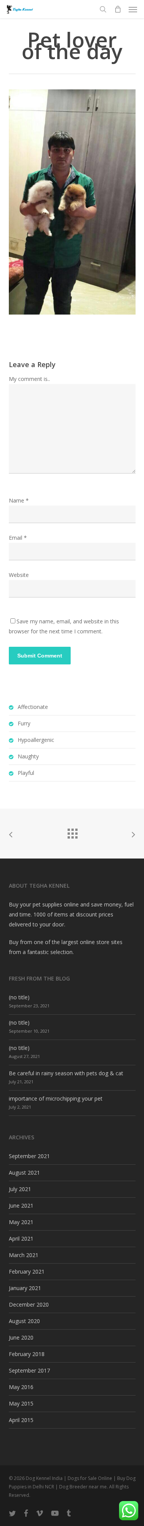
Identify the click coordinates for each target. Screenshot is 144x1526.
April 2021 (21, 1238)
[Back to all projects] (72, 831)
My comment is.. (29, 378)
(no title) (19, 997)
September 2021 (29, 1156)
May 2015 (21, 1403)
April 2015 (21, 1420)
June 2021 (21, 1205)
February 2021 (27, 1271)
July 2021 (20, 1189)
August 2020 (24, 1321)
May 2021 (21, 1222)
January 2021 (25, 1288)
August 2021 (24, 1172)
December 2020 (29, 1304)
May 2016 (21, 1387)
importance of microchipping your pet (56, 1098)
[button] (133, 9)
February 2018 (27, 1354)
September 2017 (29, 1370)
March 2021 (23, 1255)
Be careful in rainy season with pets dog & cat (66, 1073)
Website (19, 574)
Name (19, 500)
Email (18, 537)
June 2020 (21, 1337)
